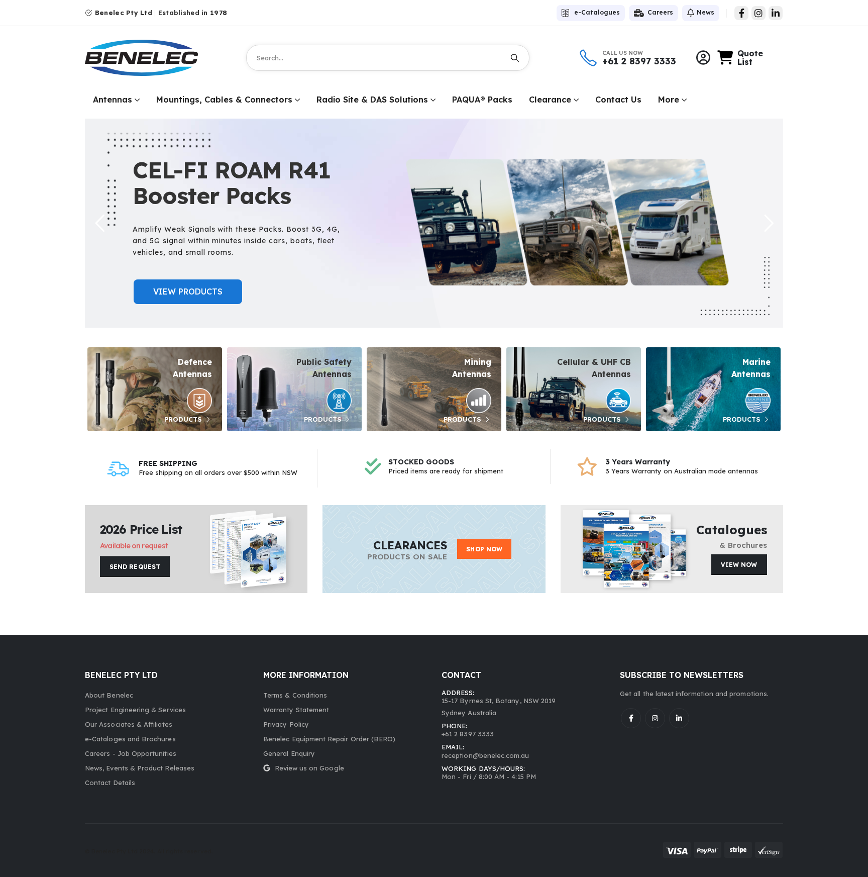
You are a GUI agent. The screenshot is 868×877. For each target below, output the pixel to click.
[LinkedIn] (776, 13)
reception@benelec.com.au (485, 755)
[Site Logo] (141, 58)
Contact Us (618, 99)
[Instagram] (758, 13)
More (668, 99)
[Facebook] (741, 13)
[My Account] (703, 58)
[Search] (515, 57)
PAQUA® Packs (482, 99)
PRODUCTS (184, 419)
